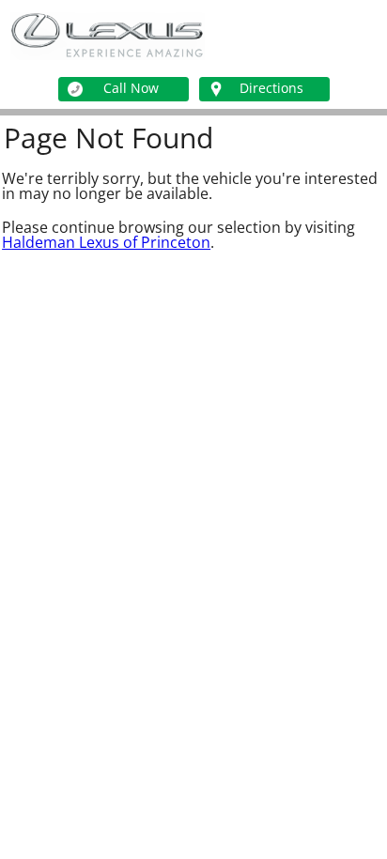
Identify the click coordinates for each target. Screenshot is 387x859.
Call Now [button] (131, 88)
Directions (271, 88)
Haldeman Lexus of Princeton (106, 242)
